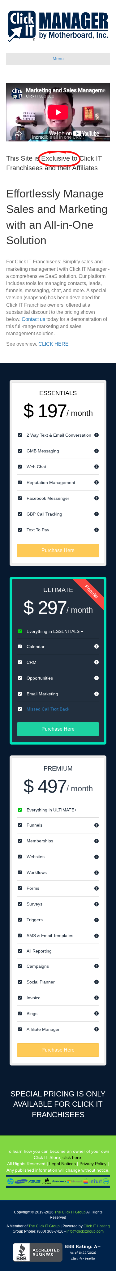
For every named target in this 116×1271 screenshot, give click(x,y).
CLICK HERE (53, 344)
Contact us (33, 319)
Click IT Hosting (97, 1226)
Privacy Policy (92, 1163)
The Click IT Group (70, 1212)
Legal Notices (62, 1163)
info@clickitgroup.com (85, 1231)
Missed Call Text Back (48, 709)
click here (71, 1157)
